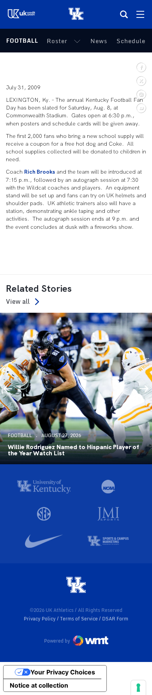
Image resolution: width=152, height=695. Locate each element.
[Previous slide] (8, 388)
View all (18, 301)
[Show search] (124, 14)
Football (22, 40)
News (98, 40)
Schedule (131, 40)
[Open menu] (140, 14)
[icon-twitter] (141, 80)
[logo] (76, 585)
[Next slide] (144, 388)
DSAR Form (115, 618)
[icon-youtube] (141, 108)
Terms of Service (79, 618)
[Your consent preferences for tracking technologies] (138, 687)
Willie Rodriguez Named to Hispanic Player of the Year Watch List (73, 450)
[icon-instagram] (141, 94)
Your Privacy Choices (62, 672)
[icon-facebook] (141, 67)
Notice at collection (39, 685)
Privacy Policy (40, 618)
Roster (57, 40)
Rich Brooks (39, 171)
